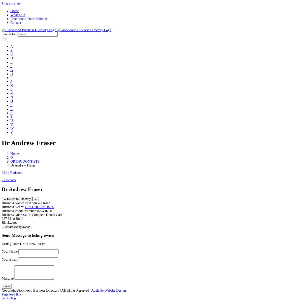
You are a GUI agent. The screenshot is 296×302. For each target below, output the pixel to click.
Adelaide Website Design (108, 290)
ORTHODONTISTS (39, 207)
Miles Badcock (12, 173)
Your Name (10, 251)
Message (8, 278)
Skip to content (12, 3)
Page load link (11, 294)
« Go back (9, 180)
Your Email (9, 259)
